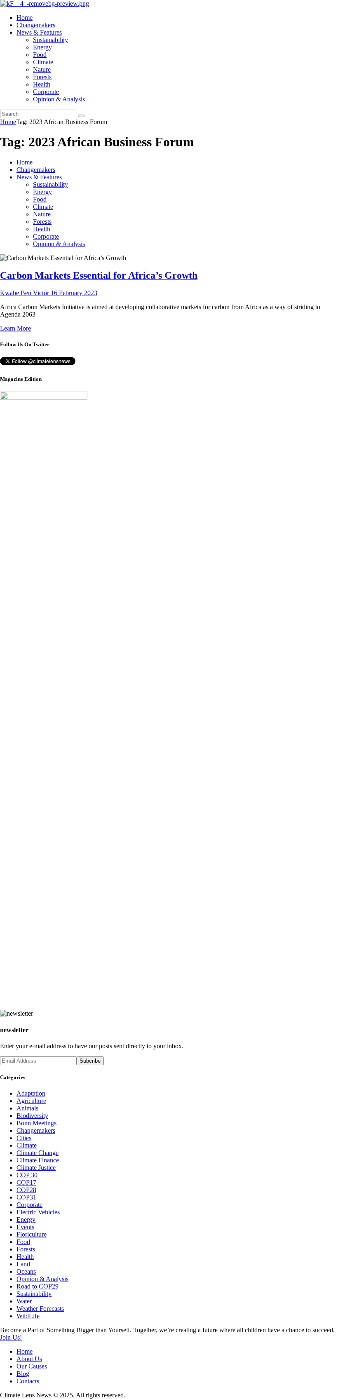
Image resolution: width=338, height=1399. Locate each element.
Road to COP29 (37, 1286)
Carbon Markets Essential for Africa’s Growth (98, 275)
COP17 (26, 1182)
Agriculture (31, 1100)
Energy (25, 1219)
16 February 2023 (74, 292)
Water (24, 1301)
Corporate (29, 1204)
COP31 (26, 1197)
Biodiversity (32, 1115)
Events (25, 1226)
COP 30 (27, 1174)
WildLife (28, 1315)
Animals (27, 1108)
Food (23, 1241)
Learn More (15, 328)
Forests (25, 1249)
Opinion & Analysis (42, 1278)
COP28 (26, 1189)
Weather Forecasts (40, 1308)
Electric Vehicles (38, 1212)
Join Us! (11, 1337)
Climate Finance (37, 1160)
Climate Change (37, 1152)
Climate (26, 1145)
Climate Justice (36, 1167)
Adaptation (30, 1093)
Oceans (26, 1271)
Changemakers (35, 1130)
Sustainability (34, 1293)
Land (23, 1264)
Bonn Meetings (36, 1123)
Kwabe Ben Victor (25, 292)
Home (8, 121)
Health (25, 1256)
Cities (23, 1137)
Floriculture (31, 1234)
